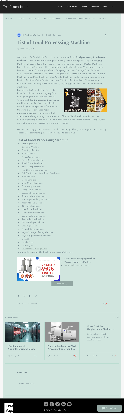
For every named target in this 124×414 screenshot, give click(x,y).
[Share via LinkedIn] (30, 296)
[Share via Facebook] (18, 296)
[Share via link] (36, 296)
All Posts (8, 18)
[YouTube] (69, 404)
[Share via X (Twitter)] (24, 296)
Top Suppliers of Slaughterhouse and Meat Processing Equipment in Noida (21, 347)
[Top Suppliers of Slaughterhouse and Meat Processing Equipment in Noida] (22, 332)
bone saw (20, 18)
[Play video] (38, 269)
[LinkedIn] (63, 404)
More (101, 18)
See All (116, 317)
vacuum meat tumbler (52, 18)
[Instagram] (46, 404)
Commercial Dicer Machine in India (80, 18)
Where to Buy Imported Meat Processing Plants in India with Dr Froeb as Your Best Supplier (61, 347)
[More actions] (105, 35)
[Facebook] (52, 404)
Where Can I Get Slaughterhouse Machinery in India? (100, 328)
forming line (34, 18)
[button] (116, 18)
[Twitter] (57, 404)
